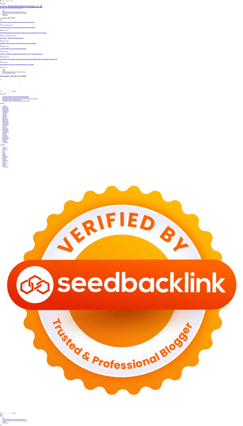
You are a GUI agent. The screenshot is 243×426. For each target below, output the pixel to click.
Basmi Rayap (5, 149)
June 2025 (5, 115)
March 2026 (5, 107)
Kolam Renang (6, 156)
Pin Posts (4, 14)
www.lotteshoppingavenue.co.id (21, 6)
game (4, 153)
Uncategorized (5, 166)
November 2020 (6, 137)
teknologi (4, 163)
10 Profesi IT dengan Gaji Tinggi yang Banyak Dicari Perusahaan (17, 22)
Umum (4, 165)
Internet (4, 155)
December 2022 (6, 129)
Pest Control (5, 161)
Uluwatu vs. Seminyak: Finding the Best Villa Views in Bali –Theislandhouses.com (21, 54)
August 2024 (5, 125)
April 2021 (5, 134)
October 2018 (5, 142)
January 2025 (5, 120)
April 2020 (5, 141)
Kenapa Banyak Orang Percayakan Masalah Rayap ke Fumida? (17, 64)
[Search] (9, 18)
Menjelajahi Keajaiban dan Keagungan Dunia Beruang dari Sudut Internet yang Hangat (23, 33)
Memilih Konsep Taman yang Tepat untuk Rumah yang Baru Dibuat (18, 43)
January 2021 (5, 136)
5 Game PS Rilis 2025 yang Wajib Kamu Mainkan (13, 48)
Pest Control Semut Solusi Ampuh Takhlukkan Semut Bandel (15, 13)
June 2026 (5, 105)
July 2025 (4, 113)
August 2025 (5, 112)
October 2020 (5, 139)
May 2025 (5, 116)
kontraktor (5, 157)
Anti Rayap (5, 147)
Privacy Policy (5, 15)
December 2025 (6, 109)
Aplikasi (4, 148)
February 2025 (5, 119)
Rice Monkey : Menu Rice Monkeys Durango (11, 38)
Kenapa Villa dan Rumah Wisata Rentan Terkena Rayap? (14, 11)
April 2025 (5, 117)
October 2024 (5, 123)
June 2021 (5, 133)
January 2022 (5, 131)
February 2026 (5, 108)
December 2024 (6, 121)
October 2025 (5, 110)
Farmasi (4, 151)
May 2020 (5, 140)
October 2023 (5, 128)
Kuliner (4, 158)
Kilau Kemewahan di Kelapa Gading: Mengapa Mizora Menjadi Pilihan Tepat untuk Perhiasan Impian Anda (28, 59)
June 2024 (5, 127)
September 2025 (6, 111)
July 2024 (4, 126)
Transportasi (5, 164)
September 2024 (6, 124)
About (4, 10)
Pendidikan (5, 159)
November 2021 (6, 132)
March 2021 (5, 135)
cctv (3, 150)
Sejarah (4, 162)
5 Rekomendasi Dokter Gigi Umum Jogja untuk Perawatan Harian (17, 27)
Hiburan (4, 154)
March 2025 (5, 118)
